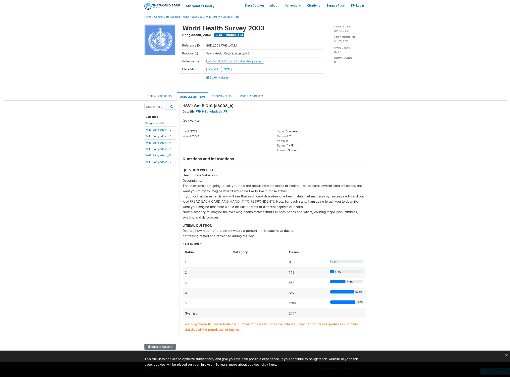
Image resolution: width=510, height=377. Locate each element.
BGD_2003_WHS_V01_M (205, 16)
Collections (293, 5)
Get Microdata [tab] (253, 96)
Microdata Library (200, 6)
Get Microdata (230, 35)
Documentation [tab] (222, 96)
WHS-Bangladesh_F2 (158, 129)
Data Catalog (254, 5)
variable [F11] (231, 16)
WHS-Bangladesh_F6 (158, 155)
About (274, 5)
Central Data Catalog (167, 16)
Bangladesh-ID (154, 123)
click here (268, 364)
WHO (185, 16)
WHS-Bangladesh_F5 (158, 149)
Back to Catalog (161, 346)
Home (148, 16)
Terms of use (336, 5)
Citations (313, 5)
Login (360, 5)
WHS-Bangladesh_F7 (158, 161)
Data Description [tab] (192, 96)
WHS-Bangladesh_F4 (158, 142)
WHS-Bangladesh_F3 (158, 136)
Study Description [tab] (161, 96)
